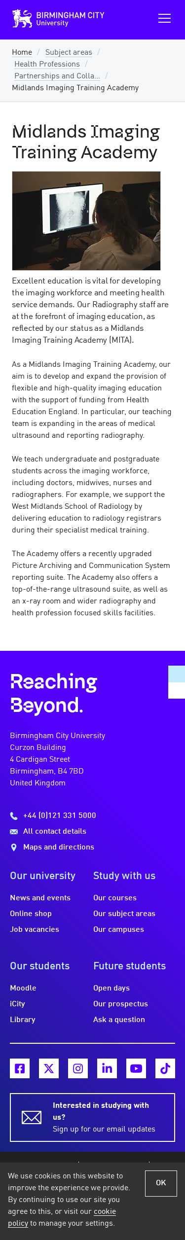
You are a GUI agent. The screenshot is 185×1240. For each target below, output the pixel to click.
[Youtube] (136, 1068)
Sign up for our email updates (104, 1118)
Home (22, 53)
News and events (40, 898)
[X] (49, 1068)
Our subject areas (124, 914)
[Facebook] (20, 1068)
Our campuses (118, 930)
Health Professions (47, 65)
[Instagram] (78, 1068)
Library (23, 1020)
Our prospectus (120, 1004)
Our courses (115, 898)
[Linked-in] (107, 1068)
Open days (111, 988)
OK (161, 1183)
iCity (17, 1004)
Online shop (31, 914)
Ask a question (119, 1020)
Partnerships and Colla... (57, 76)
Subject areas (68, 53)
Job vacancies (34, 930)
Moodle (23, 988)
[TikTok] (165, 1068)
